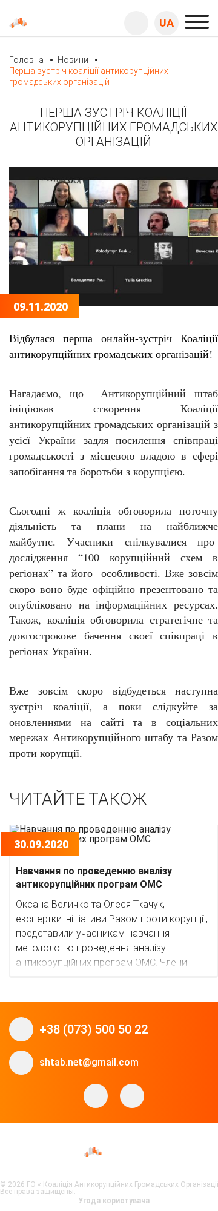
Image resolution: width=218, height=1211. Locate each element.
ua (166, 22)
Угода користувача (114, 1200)
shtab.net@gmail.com (89, 1062)
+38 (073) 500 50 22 (93, 1029)
